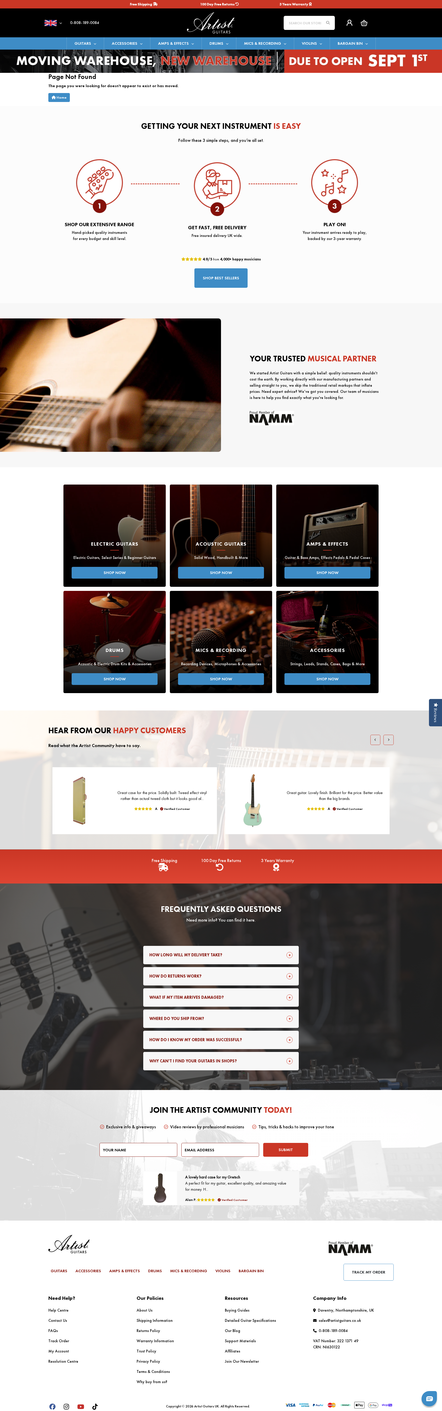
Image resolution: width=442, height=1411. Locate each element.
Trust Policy (146, 1351)
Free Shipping (141, 4)
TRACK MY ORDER (368, 1272)
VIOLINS (309, 43)
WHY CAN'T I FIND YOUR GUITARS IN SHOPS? (193, 1061)
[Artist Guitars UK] (221, 22)
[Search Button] (328, 23)
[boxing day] (221, 60)
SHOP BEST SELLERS (221, 278)
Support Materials (240, 1341)
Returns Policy (148, 1330)
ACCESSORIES (124, 43)
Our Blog (232, 1330)
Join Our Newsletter (242, 1361)
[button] (364, 23)
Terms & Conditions (153, 1371)
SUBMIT (286, 1149)
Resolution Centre (63, 1361)
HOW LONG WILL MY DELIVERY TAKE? (185, 955)
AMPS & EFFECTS (173, 43)
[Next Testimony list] (388, 740)
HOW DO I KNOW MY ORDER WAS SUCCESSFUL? (195, 1039)
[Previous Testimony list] (375, 740)
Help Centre (58, 1310)
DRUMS (216, 43)
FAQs (53, 1330)
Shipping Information (155, 1320)
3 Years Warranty (294, 4)
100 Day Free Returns (217, 4)
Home (61, 97)
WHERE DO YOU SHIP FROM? (176, 1018)
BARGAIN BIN (350, 43)
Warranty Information (155, 1341)
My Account (58, 1351)
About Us (144, 1310)
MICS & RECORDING (262, 43)
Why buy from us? (152, 1381)
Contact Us (57, 1320)
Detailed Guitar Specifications (250, 1320)
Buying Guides (237, 1310)
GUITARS (82, 43)
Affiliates (232, 1351)
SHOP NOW (115, 572)
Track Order (58, 1341)
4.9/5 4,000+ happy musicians (231, 259)
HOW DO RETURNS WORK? (175, 976)
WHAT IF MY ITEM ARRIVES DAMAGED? (186, 997)
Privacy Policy (148, 1361)
